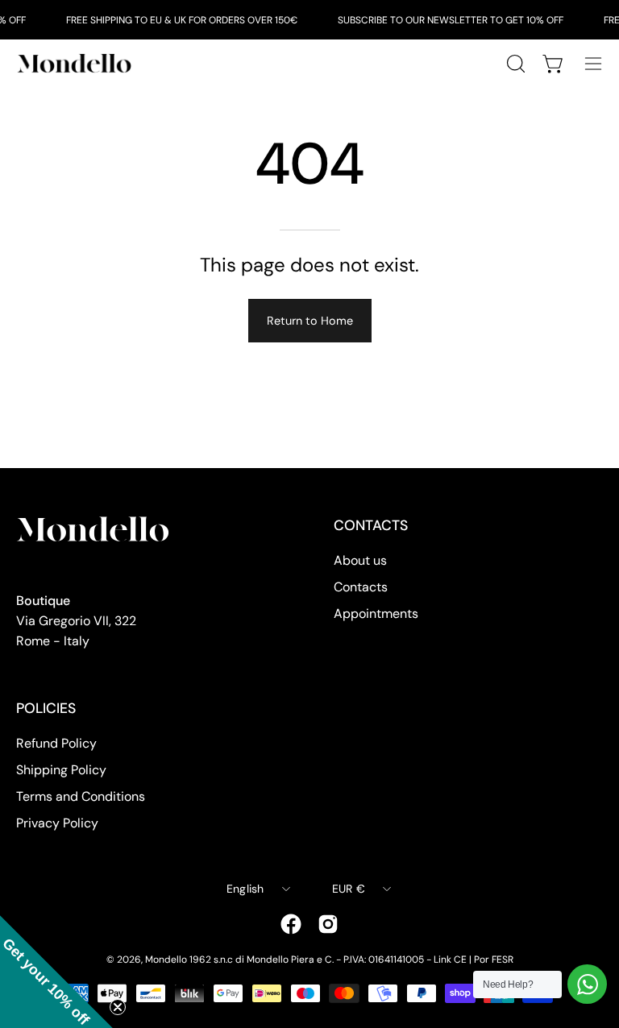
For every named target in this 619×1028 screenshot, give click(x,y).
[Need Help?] (587, 984)
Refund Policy (56, 743)
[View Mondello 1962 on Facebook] (291, 924)
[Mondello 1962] (76, 63)
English (245, 888)
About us (360, 560)
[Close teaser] (118, 1007)
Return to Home (310, 320)
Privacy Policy (57, 823)
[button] (56, 971)
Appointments (376, 613)
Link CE (450, 959)
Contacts (361, 586)
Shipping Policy (61, 769)
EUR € (348, 888)
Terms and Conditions (80, 796)
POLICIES (46, 708)
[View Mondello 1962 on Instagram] (328, 924)
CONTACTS (371, 525)
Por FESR (493, 959)
